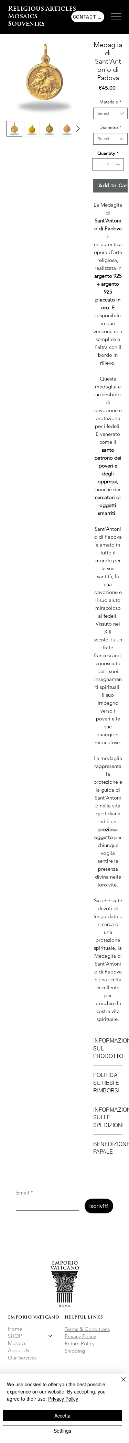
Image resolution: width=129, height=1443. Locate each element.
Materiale (110, 101)
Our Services (22, 1357)
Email (24, 1193)
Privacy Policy (80, 1336)
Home (15, 1328)
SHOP (15, 1336)
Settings (62, 1430)
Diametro (110, 127)
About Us (18, 1350)
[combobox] (110, 113)
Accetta (62, 1415)
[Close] (119, 1383)
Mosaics (17, 1343)
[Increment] (119, 164)
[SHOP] (50, 1336)
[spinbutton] (108, 164)
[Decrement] (97, 164)
